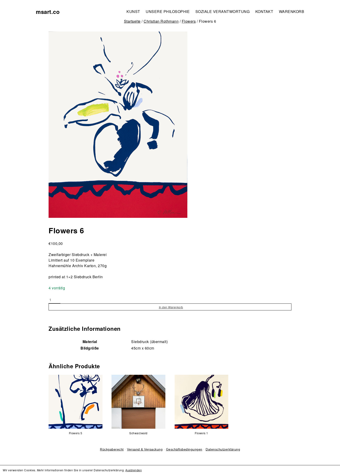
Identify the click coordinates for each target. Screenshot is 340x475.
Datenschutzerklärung (223, 449)
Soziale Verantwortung (222, 11)
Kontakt (264, 11)
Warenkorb (291, 11)
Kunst (133, 11)
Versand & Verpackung (145, 449)
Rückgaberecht (112, 449)
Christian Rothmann (161, 21)
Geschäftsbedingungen (184, 449)
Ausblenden (133, 470)
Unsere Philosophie (168, 11)
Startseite (132, 21)
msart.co (48, 12)
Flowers (189, 21)
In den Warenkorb (171, 307)
